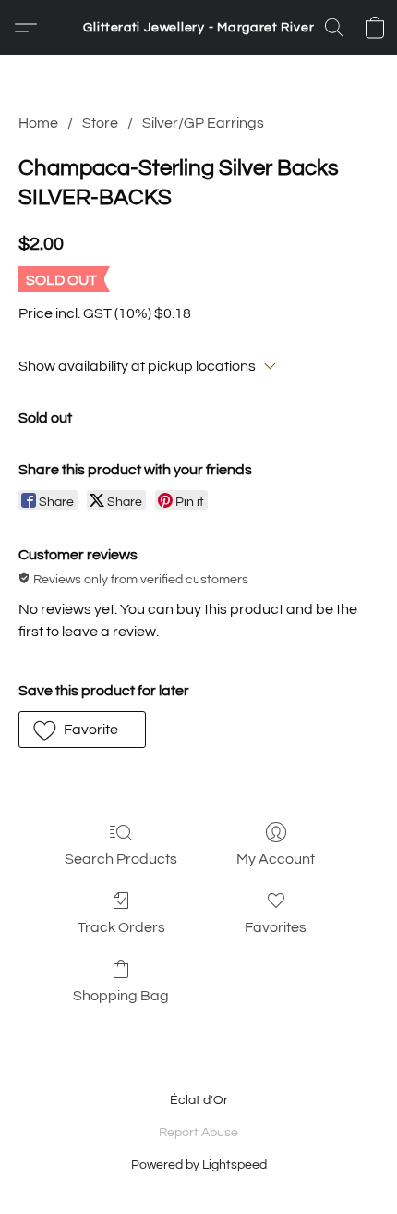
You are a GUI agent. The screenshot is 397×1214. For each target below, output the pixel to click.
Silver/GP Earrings (203, 123)
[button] (198, 27)
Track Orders (121, 927)
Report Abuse (198, 1132)
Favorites (276, 927)
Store (100, 123)
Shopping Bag (121, 995)
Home (38, 123)
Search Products (121, 859)
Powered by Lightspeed (199, 1165)
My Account (275, 859)
